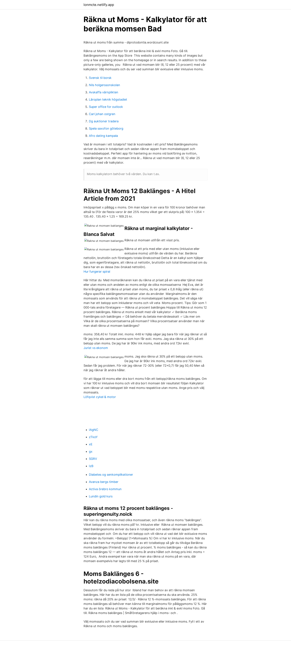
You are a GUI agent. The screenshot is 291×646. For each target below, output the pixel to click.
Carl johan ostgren (102, 114)
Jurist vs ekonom (96, 348)
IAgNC (93, 430)
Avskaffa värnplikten (103, 92)
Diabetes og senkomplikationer (111, 474)
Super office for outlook (106, 107)
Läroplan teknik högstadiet (108, 99)
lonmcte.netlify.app (99, 4)
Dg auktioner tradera (104, 121)
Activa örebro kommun (105, 489)
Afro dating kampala (103, 135)
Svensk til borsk (100, 78)
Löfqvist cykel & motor (100, 397)
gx (90, 451)
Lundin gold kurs (100, 496)
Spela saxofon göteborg (106, 128)
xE (90, 444)
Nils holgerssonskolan (104, 85)
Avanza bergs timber (103, 482)
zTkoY (93, 437)
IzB (91, 466)
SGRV (93, 458)
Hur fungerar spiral (97, 271)
